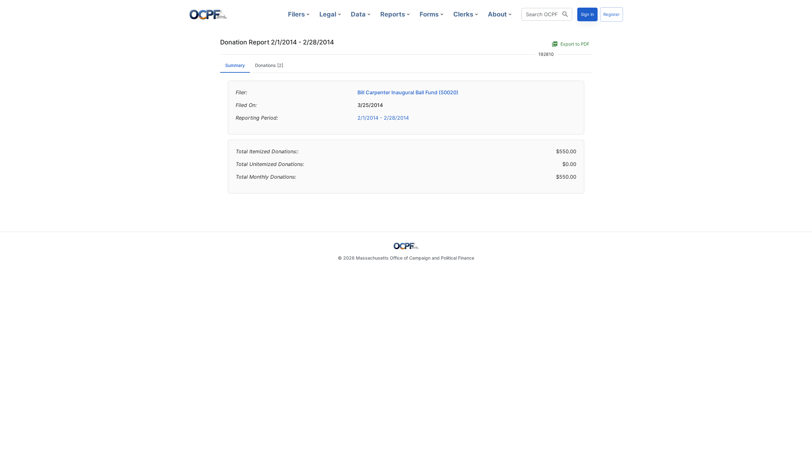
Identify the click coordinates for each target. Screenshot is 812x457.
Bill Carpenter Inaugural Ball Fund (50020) (407, 92)
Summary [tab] (235, 65)
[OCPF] (208, 14)
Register (611, 14)
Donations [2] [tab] (269, 65)
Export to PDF (574, 44)
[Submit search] (565, 14)
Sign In (587, 14)
